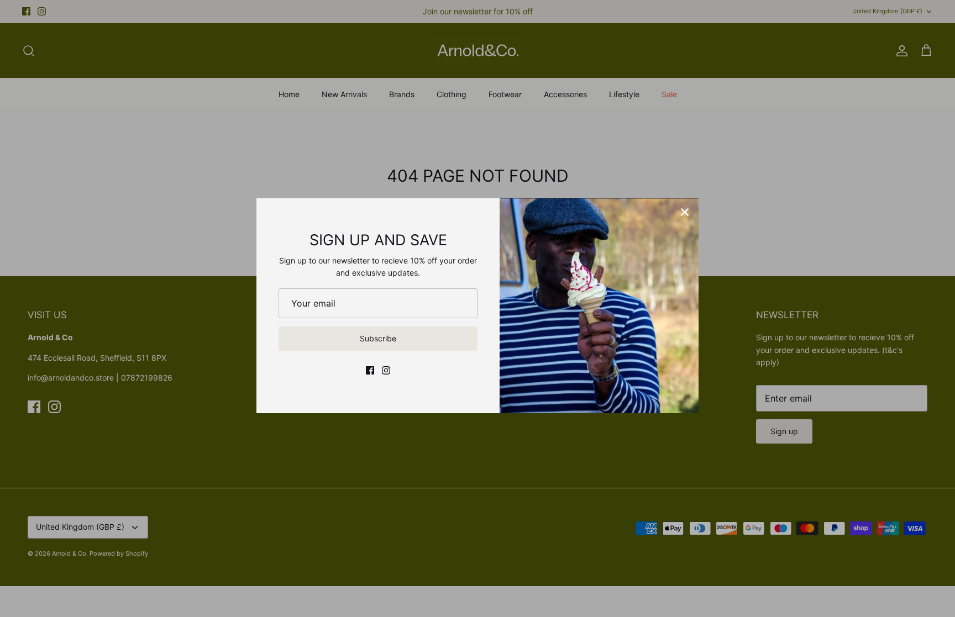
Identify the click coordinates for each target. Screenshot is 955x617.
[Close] (685, 212)
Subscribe (378, 338)
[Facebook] (370, 370)
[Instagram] (386, 370)
